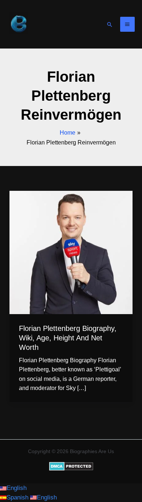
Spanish (18, 497)
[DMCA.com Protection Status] (71, 466)
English (17, 487)
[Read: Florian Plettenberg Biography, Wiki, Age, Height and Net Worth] (71, 252)
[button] (109, 24)
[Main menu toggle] (127, 24)
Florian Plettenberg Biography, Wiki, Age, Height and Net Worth (68, 337)
